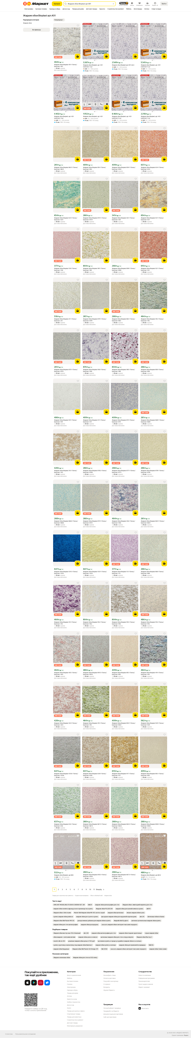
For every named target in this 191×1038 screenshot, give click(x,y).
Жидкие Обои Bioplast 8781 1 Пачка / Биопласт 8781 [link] (152, 471)
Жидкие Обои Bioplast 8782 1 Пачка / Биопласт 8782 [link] (95, 471)
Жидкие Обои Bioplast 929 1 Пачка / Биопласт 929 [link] (152, 724)
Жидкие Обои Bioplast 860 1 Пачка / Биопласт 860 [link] (123, 320)
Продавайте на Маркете (111, 1011)
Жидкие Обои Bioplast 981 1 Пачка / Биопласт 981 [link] (94, 269)
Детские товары (72, 1023)
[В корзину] (78, 56)
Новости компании (144, 975)
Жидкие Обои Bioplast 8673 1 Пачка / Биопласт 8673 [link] (124, 875)
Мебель (69, 978)
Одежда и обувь (72, 990)
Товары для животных (74, 1017)
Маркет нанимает (144, 987)
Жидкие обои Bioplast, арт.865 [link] (64, 875)
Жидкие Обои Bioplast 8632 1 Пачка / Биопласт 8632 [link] (124, 825)
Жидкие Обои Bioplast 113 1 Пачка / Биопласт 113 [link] (123, 572)
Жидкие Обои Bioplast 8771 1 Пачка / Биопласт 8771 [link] (123, 471)
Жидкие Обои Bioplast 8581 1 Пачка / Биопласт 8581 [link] (123, 269)
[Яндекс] (186, 1035)
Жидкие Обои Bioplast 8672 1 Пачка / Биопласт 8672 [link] (95, 825)
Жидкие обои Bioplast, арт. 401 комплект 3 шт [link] (93, 66)
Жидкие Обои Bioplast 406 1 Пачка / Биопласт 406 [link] (123, 522)
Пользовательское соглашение (25, 1034)
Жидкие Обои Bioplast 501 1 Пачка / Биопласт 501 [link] (152, 219)
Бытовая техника (72, 981)
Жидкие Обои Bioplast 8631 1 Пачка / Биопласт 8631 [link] (152, 522)
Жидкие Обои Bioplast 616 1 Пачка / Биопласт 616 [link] (65, 825)
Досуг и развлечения (74, 975)
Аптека (69, 996)
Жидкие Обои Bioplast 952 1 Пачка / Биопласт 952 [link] (94, 623)
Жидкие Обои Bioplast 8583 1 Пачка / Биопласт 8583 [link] (153, 825)
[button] (59, 19)
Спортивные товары (73, 1014)
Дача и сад (70, 1005)
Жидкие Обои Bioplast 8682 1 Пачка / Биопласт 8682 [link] (66, 522)
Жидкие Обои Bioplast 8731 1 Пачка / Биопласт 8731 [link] (95, 522)
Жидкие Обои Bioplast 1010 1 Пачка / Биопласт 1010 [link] (66, 572)
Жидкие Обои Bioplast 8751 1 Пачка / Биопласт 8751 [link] (66, 370)
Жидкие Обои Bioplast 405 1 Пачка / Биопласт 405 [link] (65, 673)
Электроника (71, 987)
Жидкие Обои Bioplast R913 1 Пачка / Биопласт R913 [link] (95, 673)
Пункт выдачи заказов (145, 984)
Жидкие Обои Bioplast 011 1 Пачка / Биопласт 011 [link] (94, 421)
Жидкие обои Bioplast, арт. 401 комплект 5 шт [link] (150, 66)
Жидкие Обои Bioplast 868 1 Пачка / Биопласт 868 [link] (152, 572)
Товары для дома (72, 993)
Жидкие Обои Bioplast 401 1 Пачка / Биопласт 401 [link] (65, 65)
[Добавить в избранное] (77, 25)
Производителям (144, 981)
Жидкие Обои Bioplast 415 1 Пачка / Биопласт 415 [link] (94, 724)
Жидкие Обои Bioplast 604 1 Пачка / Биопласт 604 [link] (152, 168)
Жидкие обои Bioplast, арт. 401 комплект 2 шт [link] (150, 117)
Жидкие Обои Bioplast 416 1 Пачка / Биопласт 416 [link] (152, 320)
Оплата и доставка (109, 978)
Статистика (9, 1034)
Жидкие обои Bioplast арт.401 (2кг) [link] (123, 65)
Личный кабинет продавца (112, 1008)
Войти (164, 4)
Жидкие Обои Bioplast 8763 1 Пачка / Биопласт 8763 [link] (95, 875)
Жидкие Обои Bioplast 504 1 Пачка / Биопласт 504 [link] (65, 219)
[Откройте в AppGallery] (40, 985)
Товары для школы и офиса (75, 1011)
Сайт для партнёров (109, 1017)
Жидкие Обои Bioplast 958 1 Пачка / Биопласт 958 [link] (94, 370)
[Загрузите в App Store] (27, 985)
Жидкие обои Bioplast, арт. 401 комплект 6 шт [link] (122, 117)
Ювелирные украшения (74, 1026)
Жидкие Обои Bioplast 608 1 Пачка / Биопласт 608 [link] (94, 774)
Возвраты (106, 987)
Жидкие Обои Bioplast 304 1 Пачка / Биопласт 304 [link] (65, 724)
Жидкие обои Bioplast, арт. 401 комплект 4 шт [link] (64, 117)
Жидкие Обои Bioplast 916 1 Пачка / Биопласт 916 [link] (152, 623)
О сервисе (106, 984)
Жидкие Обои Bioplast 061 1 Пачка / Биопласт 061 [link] (123, 219)
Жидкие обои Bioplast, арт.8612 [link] (151, 875)
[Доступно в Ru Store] (47, 985)
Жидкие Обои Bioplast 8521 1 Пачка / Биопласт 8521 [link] (123, 724)
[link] (69, 904)
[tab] (28, 9)
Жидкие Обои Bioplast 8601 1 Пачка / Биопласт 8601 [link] (66, 168)
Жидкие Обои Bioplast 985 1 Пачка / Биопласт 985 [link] (123, 370)
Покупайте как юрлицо (110, 981)
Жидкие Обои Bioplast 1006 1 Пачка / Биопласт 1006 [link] (66, 774)
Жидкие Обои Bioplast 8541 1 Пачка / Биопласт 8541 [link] (123, 168)
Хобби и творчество (73, 1002)
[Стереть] (113, 4)
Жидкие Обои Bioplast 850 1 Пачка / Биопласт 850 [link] (152, 774)
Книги (69, 1008)
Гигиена (69, 984)
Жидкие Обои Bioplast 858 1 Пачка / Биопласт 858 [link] (152, 370)
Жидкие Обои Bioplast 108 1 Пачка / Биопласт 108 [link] (65, 269)
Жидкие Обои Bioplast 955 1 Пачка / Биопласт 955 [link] (123, 623)
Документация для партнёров (113, 1014)
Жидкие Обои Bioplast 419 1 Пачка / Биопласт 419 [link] (152, 673)
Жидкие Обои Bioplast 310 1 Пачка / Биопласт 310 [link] (65, 471)
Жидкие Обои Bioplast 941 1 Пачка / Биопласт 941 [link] (65, 421)
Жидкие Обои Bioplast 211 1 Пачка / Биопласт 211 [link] (65, 320)
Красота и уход (72, 999)
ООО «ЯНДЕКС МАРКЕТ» (180, 1033)
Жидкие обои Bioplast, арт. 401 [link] (93, 116)
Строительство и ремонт (75, 1020)
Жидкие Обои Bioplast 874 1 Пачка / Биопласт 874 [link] (123, 421)
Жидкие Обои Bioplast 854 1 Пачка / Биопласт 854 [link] (94, 168)
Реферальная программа (146, 978)
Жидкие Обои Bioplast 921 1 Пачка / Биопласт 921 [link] (152, 269)
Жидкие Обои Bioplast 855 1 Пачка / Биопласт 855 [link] (123, 673)
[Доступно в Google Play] (34, 985)
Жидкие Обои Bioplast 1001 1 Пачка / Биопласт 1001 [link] (95, 572)
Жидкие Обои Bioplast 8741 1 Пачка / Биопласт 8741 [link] (94, 320)
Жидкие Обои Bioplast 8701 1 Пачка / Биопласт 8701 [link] (95, 219)
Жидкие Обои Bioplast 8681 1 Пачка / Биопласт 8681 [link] (152, 421)
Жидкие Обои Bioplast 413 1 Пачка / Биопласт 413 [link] (65, 623)
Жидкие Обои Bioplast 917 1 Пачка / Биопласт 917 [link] (123, 774)
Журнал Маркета (109, 990)
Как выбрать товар (109, 975)
